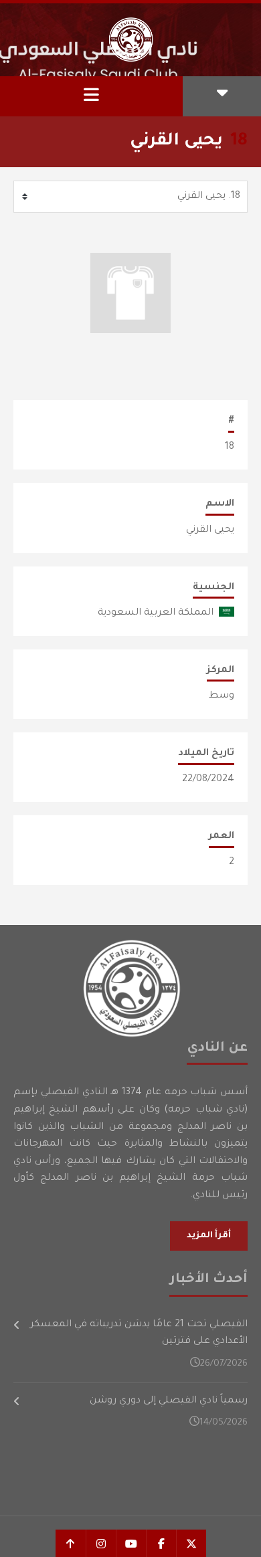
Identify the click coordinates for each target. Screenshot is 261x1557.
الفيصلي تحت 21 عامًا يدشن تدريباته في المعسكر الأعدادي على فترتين (139, 1334)
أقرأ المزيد (209, 1236)
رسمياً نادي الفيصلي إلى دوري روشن (169, 1401)
